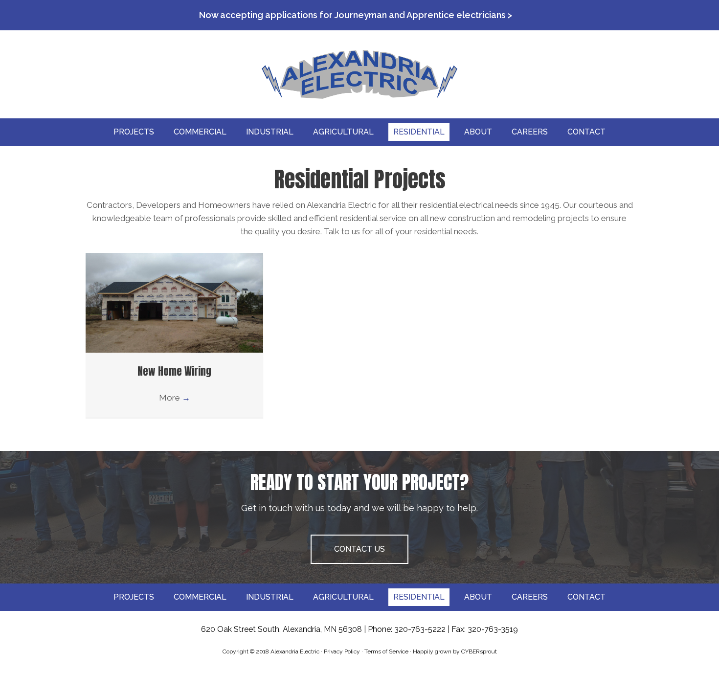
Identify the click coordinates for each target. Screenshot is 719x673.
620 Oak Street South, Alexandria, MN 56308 (281, 629)
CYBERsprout (479, 651)
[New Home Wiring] (174, 302)
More (174, 398)
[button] (359, 549)
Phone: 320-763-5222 (407, 629)
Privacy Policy (342, 651)
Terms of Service (386, 651)
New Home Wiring (174, 371)
